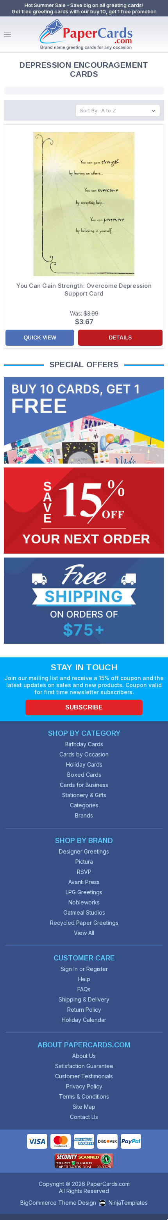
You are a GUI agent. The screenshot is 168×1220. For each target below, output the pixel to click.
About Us (84, 1055)
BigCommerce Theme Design (58, 1202)
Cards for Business (84, 784)
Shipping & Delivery (84, 999)
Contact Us (84, 1117)
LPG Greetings (84, 892)
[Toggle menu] (7, 34)
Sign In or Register (84, 969)
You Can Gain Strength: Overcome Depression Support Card (84, 289)
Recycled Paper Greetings (84, 922)
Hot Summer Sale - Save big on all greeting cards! (84, 5)
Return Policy (84, 1009)
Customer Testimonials (84, 1076)
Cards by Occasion (84, 754)
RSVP (84, 871)
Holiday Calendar (84, 1019)
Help (84, 979)
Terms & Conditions (84, 1096)
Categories (84, 805)
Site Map (84, 1106)
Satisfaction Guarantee (84, 1066)
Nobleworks (84, 902)
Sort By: (89, 110)
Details (120, 337)
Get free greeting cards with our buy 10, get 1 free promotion (84, 11)
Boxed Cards (84, 774)
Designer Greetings (84, 851)
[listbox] (130, 110)
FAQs (84, 989)
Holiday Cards (84, 764)
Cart (160, 34)
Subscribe (84, 707)
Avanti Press (84, 882)
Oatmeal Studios (84, 912)
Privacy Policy (84, 1086)
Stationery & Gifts (84, 795)
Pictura (84, 861)
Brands (84, 815)
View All (84, 932)
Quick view (39, 337)
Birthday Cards (84, 744)
